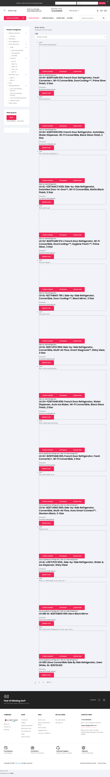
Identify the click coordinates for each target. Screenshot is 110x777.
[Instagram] (99, 700)
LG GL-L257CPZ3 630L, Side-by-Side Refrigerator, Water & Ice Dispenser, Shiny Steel (71, 564)
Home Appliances (45, 453)
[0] (101, 11)
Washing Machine (14, 86)
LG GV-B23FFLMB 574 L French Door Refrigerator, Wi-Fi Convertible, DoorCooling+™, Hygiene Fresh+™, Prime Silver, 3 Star (69, 244)
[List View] (35, 34)
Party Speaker (15, 53)
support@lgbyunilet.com (34, 11)
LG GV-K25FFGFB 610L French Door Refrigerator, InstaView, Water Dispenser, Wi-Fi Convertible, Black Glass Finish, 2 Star (72, 135)
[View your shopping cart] (105, 11)
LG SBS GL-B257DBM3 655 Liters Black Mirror (63, 613)
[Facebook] (104, 700)
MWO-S (12, 80)
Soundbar (14, 55)
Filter (11, 117)
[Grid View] (37, 34)
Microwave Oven (14, 74)
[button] (74, 11)
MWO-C (12, 78)
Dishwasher (12, 39)
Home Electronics (14, 44)
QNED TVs (14, 67)
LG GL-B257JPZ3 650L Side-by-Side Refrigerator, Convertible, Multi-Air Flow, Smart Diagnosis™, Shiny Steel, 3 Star (72, 350)
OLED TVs (14, 64)
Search (103, 18)
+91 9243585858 (56, 11)
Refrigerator (56, 453)
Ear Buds (12, 36)
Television (13, 58)
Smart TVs (14, 69)
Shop (10, 83)
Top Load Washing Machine (18, 98)
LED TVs (13, 61)
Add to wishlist (48, 71)
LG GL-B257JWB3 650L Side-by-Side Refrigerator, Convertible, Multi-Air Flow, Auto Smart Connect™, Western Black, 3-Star (67, 510)
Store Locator (73, 11)
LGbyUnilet (18, 763)
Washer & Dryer (14, 100)
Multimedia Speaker (17, 50)
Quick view (78, 71)
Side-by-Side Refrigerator (47, 75)
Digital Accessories (14, 33)
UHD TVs (13, 72)
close (12, 773)
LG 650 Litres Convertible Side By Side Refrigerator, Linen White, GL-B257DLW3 (70, 664)
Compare (64, 71)
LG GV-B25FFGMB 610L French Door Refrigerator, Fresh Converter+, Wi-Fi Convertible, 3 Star (69, 458)
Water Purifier (13, 103)
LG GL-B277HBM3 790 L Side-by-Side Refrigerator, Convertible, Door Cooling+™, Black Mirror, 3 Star (67, 297)
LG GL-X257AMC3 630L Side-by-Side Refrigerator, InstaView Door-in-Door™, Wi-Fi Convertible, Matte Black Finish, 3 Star (71, 189)
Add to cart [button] (47, 93)
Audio (11, 47)
